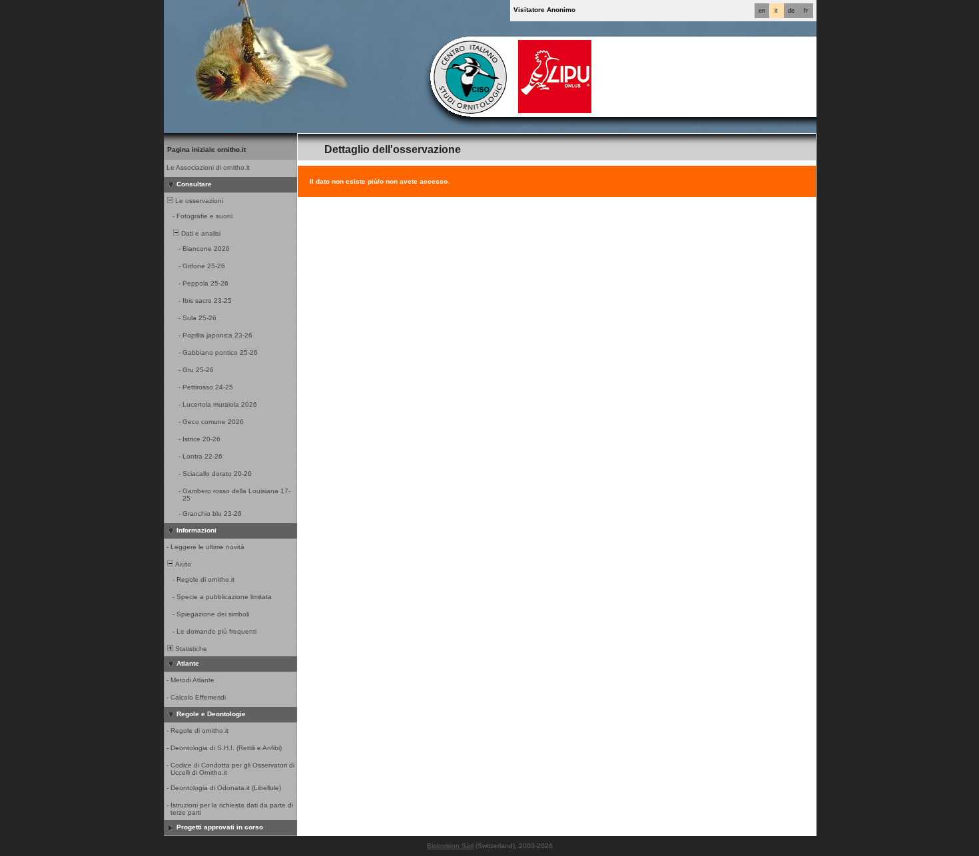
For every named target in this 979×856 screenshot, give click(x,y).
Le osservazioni (198, 200)
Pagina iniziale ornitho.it (206, 149)
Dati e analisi (199, 233)
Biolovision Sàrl (450, 845)
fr (806, 10)
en (762, 10)
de (791, 10)
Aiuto (182, 564)
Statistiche (190, 648)
